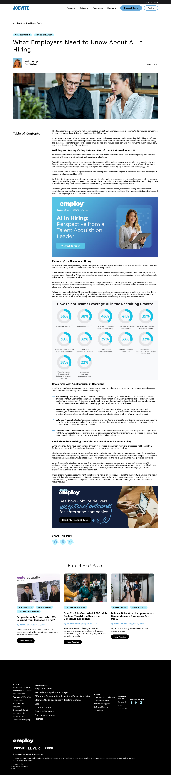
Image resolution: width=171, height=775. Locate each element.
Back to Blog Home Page (29, 23)
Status (146, 2)
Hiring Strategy (44, 35)
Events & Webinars (44, 711)
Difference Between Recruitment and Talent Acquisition (63, 696)
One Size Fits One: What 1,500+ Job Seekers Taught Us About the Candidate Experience (85, 616)
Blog (37, 703)
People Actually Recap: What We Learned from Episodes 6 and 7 (36, 618)
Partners (39, 718)
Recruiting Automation (28, 611)
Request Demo (131, 8)
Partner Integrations (45, 715)
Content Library (43, 707)
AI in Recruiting (22, 35)
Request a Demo (43, 688)
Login (156, 2)
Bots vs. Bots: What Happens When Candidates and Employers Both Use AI (132, 616)
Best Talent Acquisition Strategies (52, 692)
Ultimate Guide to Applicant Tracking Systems (58, 699)
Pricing (151, 8)
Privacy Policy (18, 764)
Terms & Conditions (20, 766)
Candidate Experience (75, 607)
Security (16, 768)
